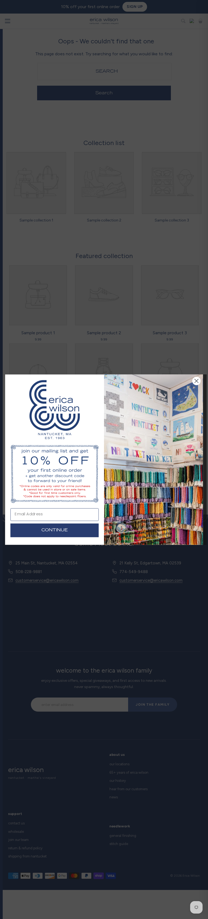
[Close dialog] (196, 380)
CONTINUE (54, 530)
